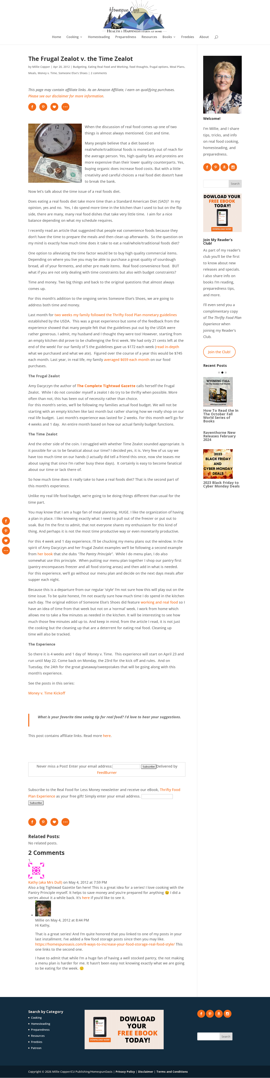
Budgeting (80, 67)
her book (45, 554)
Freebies (187, 37)
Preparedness (125, 37)
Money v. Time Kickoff (46, 693)
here (107, 735)
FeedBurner (107, 772)
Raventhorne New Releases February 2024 (219, 436)
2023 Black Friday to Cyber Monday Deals (221, 484)
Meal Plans (177, 67)
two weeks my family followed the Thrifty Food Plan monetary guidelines (116, 314)
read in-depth (167, 346)
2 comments (99, 73)
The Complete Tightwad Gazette (106, 385)
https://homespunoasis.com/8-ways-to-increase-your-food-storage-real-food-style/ (105, 944)
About (204, 37)
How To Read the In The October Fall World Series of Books (220, 416)
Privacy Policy (125, 1071)
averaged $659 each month (126, 359)
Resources (149, 37)
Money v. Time (47, 73)
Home (56, 37)
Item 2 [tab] (222, 373)
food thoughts (138, 67)
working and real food (159, 602)
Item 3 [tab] (226, 373)
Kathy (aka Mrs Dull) (45, 882)
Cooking (72, 37)
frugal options (159, 67)
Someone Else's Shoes (73, 73)
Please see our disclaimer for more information (65, 96)
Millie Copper (41, 67)
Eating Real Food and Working (108, 67)
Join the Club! (219, 351)
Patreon (36, 1048)
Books (167, 37)
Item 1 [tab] (219, 373)
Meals (32, 73)
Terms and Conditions (172, 1071)
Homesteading (99, 37)
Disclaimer (145, 1071)
